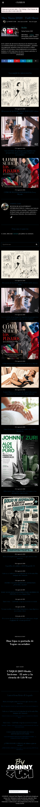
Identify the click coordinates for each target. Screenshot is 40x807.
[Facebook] (4, 60)
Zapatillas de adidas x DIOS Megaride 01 (20, 566)
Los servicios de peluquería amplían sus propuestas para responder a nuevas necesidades (20, 153)
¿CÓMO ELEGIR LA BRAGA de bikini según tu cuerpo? (20, 744)
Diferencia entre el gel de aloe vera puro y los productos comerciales (20, 492)
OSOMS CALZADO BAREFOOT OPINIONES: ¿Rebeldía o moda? (20, 584)
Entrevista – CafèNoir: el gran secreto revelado (20, 601)
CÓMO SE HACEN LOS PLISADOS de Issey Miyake (20, 193)
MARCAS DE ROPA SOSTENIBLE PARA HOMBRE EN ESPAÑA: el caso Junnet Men (20, 593)
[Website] (11, 217)
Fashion (32, 35)
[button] (36, 244)
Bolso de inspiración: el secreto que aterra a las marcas (20, 557)
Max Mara (24, 27)
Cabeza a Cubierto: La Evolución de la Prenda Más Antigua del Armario (20, 574)
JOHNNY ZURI (12, 21)
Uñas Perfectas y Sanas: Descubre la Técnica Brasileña (20, 430)
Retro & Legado (33, 21)
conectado (15, 233)
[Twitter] (11, 60)
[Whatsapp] (29, 60)
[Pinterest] (17, 60)
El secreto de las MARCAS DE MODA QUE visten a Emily (20, 112)
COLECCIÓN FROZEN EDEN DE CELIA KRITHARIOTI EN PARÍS (20, 733)
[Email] (36, 60)
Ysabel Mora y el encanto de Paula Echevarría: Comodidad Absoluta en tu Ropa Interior (20, 393)
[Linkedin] (23, 60)
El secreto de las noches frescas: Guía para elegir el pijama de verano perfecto (20, 619)
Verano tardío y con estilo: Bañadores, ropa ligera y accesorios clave (20, 610)
